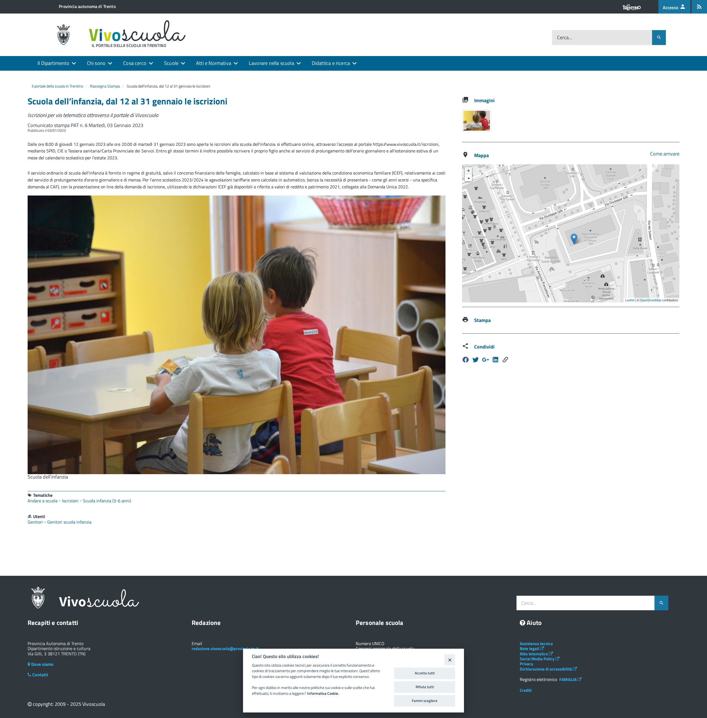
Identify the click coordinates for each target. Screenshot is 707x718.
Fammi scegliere (424, 700)
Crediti (526, 690)
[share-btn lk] (495, 359)
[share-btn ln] (485, 359)
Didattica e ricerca (331, 63)
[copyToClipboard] (505, 359)
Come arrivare (664, 153)
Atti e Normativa (213, 63)
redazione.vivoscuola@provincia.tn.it (225, 648)
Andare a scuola (43, 500)
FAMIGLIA (568, 679)
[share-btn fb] (465, 359)
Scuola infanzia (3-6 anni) (107, 500)
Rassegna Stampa (105, 86)
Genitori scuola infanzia (69, 522)
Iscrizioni (71, 500)
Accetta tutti (425, 673)
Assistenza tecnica (536, 643)
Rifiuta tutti (425, 687)
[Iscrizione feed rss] (699, 7)
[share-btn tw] (475, 359)
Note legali (530, 648)
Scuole (171, 63)
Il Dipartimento (53, 63)
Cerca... (564, 38)
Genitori (36, 522)
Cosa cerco (134, 63)
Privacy (526, 664)
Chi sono (96, 63)
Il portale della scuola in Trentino (57, 86)
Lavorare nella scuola (271, 63)
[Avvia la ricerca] (659, 37)
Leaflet (629, 300)
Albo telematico (534, 654)
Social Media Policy (537, 659)
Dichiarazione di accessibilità (546, 669)
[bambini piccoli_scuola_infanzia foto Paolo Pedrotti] (476, 120)
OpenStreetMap (650, 300)
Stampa (482, 320)
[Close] (449, 659)
